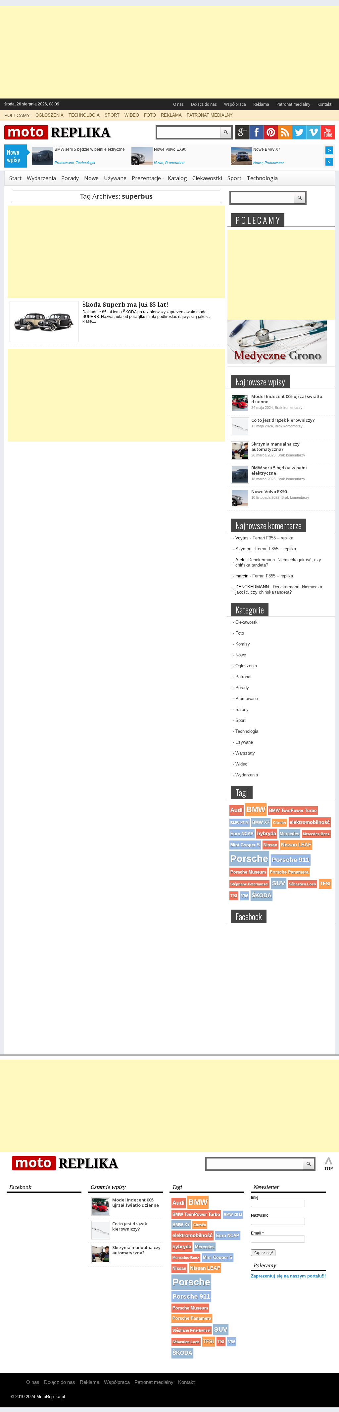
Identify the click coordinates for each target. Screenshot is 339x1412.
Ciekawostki (207, 178)
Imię (255, 1197)
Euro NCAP (242, 833)
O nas (178, 104)
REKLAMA (171, 115)
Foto (239, 633)
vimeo (314, 132)
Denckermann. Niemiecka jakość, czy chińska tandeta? (278, 589)
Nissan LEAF (296, 844)
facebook (257, 132)
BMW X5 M (239, 823)
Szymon (243, 548)
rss (285, 132)
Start (15, 178)
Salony (242, 709)
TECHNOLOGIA (84, 115)
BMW (256, 809)
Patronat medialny (293, 104)
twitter (299, 132)
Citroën (279, 823)
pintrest (271, 132)
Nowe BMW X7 (266, 149)
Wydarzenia (41, 178)
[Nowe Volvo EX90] (240, 506)
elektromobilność (310, 822)
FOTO (150, 115)
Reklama (261, 104)
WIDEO (131, 115)
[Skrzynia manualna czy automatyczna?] (240, 458)
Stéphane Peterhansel (249, 884)
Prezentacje (146, 178)
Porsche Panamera (289, 872)
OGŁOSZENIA (49, 115)
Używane (115, 178)
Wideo (241, 764)
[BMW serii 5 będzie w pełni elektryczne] (240, 482)
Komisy (242, 644)
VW (244, 895)
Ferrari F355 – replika (273, 537)
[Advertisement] (169, 52)
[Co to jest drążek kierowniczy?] (240, 434)
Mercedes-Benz (316, 834)
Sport (234, 178)
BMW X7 (260, 822)
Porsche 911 (291, 859)
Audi (236, 810)
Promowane (64, 163)
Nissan (270, 845)
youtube (328, 132)
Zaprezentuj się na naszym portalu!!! (288, 1276)
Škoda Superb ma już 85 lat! (125, 304)
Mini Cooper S (245, 845)
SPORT (112, 115)
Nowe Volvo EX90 (170, 149)
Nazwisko (259, 1215)
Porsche (249, 858)
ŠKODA (261, 895)
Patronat (243, 676)
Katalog (177, 178)
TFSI (325, 883)
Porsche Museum (248, 872)
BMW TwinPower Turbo (293, 810)
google (242, 132)
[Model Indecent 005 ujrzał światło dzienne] (240, 411)
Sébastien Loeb (302, 884)
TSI (233, 895)
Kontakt (324, 104)
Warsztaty (245, 753)
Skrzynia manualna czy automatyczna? (275, 446)
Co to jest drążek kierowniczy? (283, 420)
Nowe (158, 163)
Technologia (85, 163)
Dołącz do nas (204, 104)
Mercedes (289, 833)
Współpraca (235, 104)
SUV (278, 883)
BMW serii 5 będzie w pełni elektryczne (90, 149)
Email (257, 1233)
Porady (70, 178)
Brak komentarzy (289, 408)
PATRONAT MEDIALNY (210, 115)
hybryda (266, 833)
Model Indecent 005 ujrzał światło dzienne (286, 399)
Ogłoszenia (246, 665)
